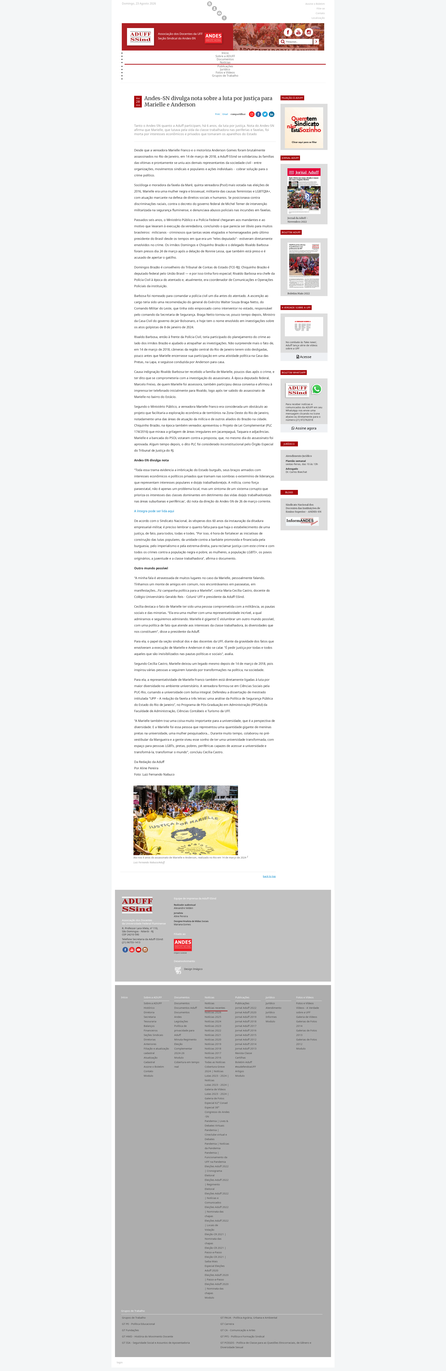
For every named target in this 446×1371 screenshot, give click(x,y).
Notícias (209, 997)
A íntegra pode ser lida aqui (154, 511)
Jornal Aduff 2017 (245, 1026)
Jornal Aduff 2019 (245, 1016)
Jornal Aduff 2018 (245, 1021)
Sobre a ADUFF (153, 997)
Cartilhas (240, 1057)
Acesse (305, 356)
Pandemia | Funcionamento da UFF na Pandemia (216, 1157)
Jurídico (270, 997)
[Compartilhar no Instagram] (252, 114)
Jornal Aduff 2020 (245, 1012)
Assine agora (305, 428)
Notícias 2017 (213, 1053)
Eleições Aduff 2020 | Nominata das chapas (217, 1288)
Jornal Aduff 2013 (245, 1048)
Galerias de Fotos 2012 (306, 1042)
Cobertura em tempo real (186, 1064)
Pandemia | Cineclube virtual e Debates (216, 1134)
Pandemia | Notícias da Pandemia (217, 1146)
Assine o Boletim (154, 1066)
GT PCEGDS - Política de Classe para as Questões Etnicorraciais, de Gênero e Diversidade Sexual (265, 1345)
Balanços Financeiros (150, 1028)
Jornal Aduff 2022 (245, 1007)
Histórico (149, 1007)
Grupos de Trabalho (133, 1310)
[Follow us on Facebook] (288, 32)
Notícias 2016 (213, 1057)
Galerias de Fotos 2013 (306, 1033)
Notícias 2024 (213, 1021)
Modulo (148, 1075)
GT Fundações (130, 1330)
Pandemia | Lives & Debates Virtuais (216, 1123)
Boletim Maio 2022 (298, 293)
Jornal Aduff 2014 (245, 1044)
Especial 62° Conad (216, 1103)
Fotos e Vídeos (305, 997)
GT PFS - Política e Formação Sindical (242, 1336)
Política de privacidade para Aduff (184, 1030)
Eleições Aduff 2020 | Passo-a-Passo (217, 1277)
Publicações (242, 997)
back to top (269, 876)
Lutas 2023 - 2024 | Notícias (217, 1078)
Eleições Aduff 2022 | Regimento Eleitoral (217, 1184)
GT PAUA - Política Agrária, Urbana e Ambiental (248, 1317)
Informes (271, 1016)
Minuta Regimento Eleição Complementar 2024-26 (185, 1046)
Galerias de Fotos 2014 (306, 1024)
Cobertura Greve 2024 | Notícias (215, 1069)
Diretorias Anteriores (150, 1042)
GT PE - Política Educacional (138, 1324)
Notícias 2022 (213, 1030)
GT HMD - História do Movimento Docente (147, 1336)
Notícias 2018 (213, 1048)
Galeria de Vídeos (306, 1016)
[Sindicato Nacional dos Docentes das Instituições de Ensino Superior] (183, 944)
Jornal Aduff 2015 (245, 1035)
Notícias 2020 (213, 1039)
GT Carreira (227, 1324)
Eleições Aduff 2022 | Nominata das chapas (217, 1211)
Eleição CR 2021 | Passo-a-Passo (215, 1250)
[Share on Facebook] (258, 114)
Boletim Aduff (243, 1062)
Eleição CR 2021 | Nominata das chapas (215, 1238)
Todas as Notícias (215, 1062)
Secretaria (150, 1016)
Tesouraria (150, 1021)
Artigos (239, 1071)
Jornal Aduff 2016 (245, 1030)
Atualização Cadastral (150, 1060)
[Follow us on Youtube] (298, 32)
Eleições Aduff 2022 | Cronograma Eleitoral (217, 1170)
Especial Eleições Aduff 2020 (215, 1268)
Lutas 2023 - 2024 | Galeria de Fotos (217, 1096)
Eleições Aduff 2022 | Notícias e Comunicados (217, 1198)
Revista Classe (243, 1053)
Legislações (181, 1021)
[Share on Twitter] (265, 114)
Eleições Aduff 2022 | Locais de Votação (217, 1225)
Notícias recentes (215, 1007)
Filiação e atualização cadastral (156, 1051)
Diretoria (149, 1012)
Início (124, 997)
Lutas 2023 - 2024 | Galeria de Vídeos (217, 1087)
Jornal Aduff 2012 (245, 1039)
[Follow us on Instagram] (309, 32)
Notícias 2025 (213, 1016)
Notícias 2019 (213, 1044)
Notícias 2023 (213, 1026)
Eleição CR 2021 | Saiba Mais (215, 1259)
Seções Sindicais (153, 1035)
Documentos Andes (182, 1014)
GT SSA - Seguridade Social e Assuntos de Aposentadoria (156, 1342)
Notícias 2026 (213, 1012)
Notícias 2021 (213, 1035)
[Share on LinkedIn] (271, 114)
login (120, 1362)
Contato (148, 1071)
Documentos (182, 997)
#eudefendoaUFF (245, 1066)
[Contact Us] (138, 949)
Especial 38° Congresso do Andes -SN (217, 1112)
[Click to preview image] (185, 820)
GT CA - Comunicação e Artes (237, 1330)
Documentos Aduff (185, 1007)
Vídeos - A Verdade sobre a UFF (307, 1010)
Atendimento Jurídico (273, 1010)
